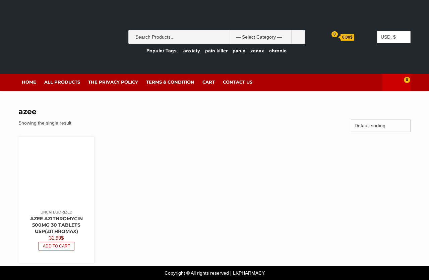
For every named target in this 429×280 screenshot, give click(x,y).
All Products (62, 82)
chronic (278, 50)
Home (29, 82)
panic (239, 50)
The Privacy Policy (113, 82)
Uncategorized (56, 212)
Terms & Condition (170, 82)
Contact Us (237, 82)
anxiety (191, 50)
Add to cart (56, 246)
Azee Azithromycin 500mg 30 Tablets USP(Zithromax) (56, 225)
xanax (257, 50)
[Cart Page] (330, 37)
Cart (208, 82)
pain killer (216, 50)
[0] (402, 82)
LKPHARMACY (249, 273)
